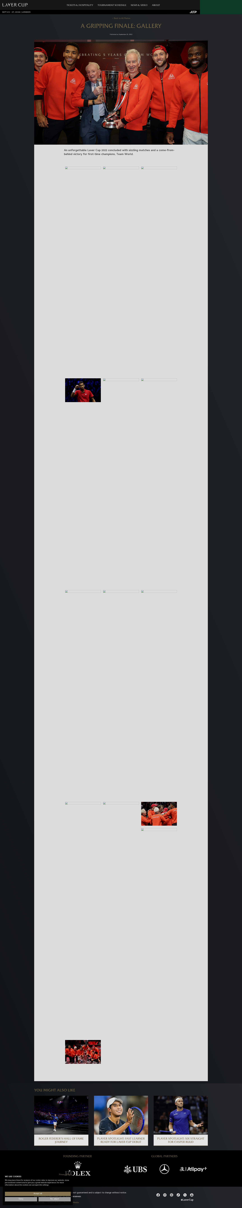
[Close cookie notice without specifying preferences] (69, 1171)
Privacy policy (65, 1174)
